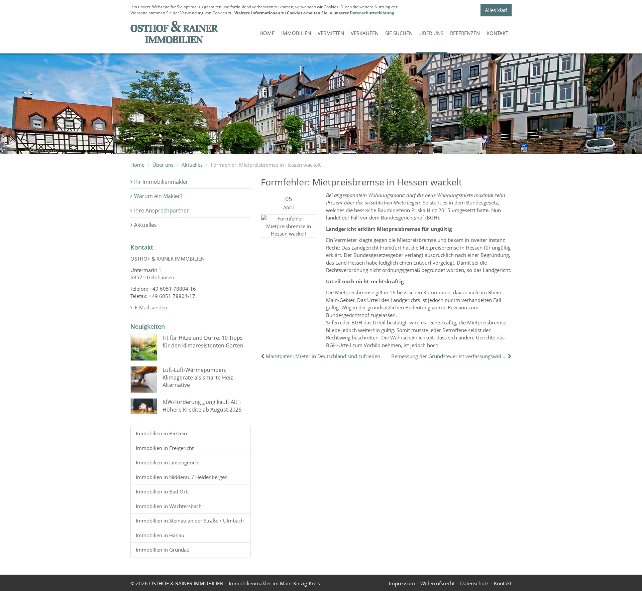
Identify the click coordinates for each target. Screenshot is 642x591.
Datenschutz (474, 583)
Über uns (431, 33)
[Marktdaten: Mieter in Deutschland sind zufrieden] (263, 356)
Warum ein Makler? (158, 196)
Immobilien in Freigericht (165, 448)
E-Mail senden (150, 307)
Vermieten (331, 33)
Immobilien (296, 33)
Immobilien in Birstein (161, 433)
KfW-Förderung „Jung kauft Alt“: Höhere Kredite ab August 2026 (202, 405)
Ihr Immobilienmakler (161, 181)
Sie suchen (399, 33)
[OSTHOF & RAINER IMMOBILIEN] (174, 32)
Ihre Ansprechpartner (161, 210)
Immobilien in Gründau (163, 549)
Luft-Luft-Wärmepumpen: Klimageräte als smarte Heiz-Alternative (198, 377)
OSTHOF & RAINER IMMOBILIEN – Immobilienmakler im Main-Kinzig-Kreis (234, 583)
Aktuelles (192, 164)
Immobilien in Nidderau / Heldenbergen (182, 477)
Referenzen (465, 33)
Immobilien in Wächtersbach (169, 506)
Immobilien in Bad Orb (162, 491)
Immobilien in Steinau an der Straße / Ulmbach (190, 520)
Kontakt (497, 33)
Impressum (402, 583)
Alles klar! (496, 10)
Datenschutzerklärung (372, 13)
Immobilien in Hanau (160, 535)
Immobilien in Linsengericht (168, 462)
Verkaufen (365, 33)
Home (267, 33)
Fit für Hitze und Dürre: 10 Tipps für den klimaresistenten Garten (203, 341)
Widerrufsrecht (437, 583)
